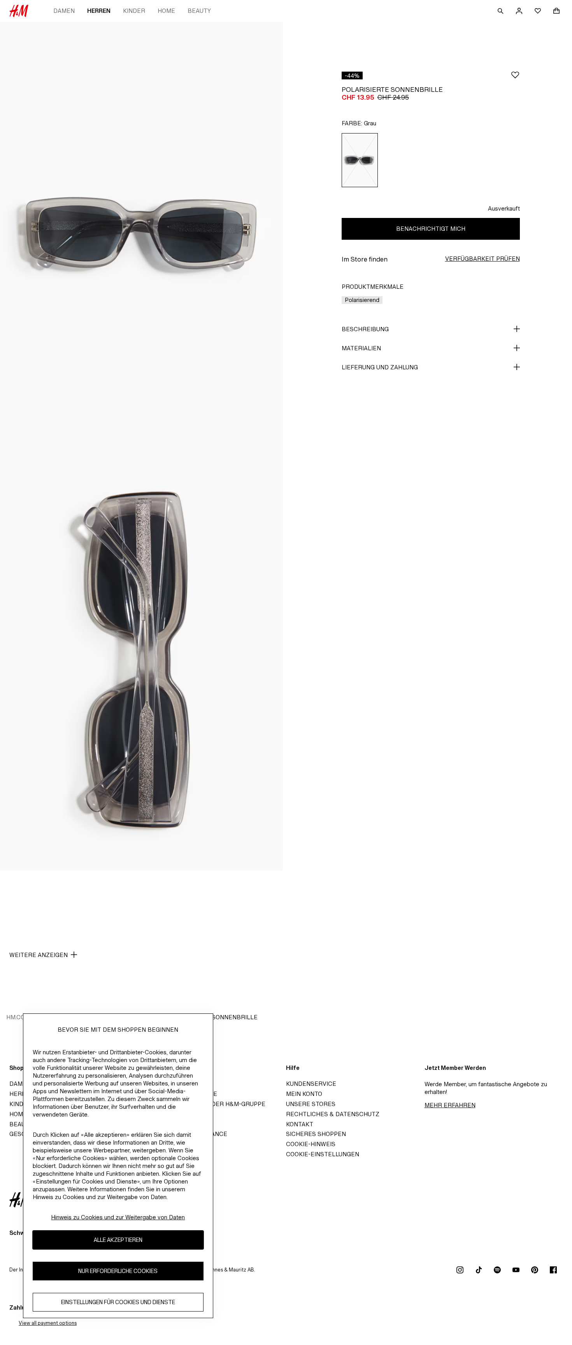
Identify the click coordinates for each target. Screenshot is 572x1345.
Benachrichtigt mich (430, 228)
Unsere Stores (310, 1104)
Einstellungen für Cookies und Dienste (118, 1302)
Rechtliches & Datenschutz (332, 1114)
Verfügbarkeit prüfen (482, 258)
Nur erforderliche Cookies (118, 1271)
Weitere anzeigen (38, 955)
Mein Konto (304, 1093)
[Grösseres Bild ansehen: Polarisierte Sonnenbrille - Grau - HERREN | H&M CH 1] (141, 234)
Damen (64, 10)
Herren (99, 10)
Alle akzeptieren (118, 1239)
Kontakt (299, 1124)
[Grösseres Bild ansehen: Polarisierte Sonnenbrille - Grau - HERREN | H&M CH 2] (141, 658)
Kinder (134, 10)
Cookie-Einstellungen (322, 1154)
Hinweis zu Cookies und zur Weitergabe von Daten (118, 1217)
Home (166, 10)
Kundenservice (311, 1083)
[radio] (360, 160)
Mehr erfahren (450, 1105)
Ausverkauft (504, 208)
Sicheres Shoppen (316, 1134)
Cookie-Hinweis (310, 1144)
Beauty (199, 10)
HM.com (18, 1017)
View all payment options (48, 1323)
